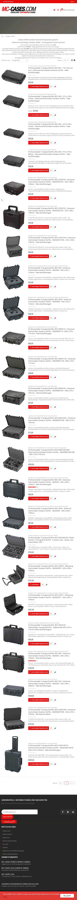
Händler (5, 847)
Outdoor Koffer (33, 66)
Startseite (2, 36)
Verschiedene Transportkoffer (47, 66)
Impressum (6, 837)
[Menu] (54, 9)
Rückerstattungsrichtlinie (10, 854)
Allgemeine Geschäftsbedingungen (13, 851)
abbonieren (7, 817)
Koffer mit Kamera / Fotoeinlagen (56, 448)
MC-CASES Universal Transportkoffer (57, 266)
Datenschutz (7, 831)
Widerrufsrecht (7, 834)
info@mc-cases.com (8, 886)
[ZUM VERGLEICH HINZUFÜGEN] (55, 86)
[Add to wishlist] (51, 86)
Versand (5, 844)
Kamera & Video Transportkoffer (37, 177)
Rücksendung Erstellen (10, 841)
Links (71, 1)
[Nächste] (73, 783)
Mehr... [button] (5, 897)
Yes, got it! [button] (67, 896)
